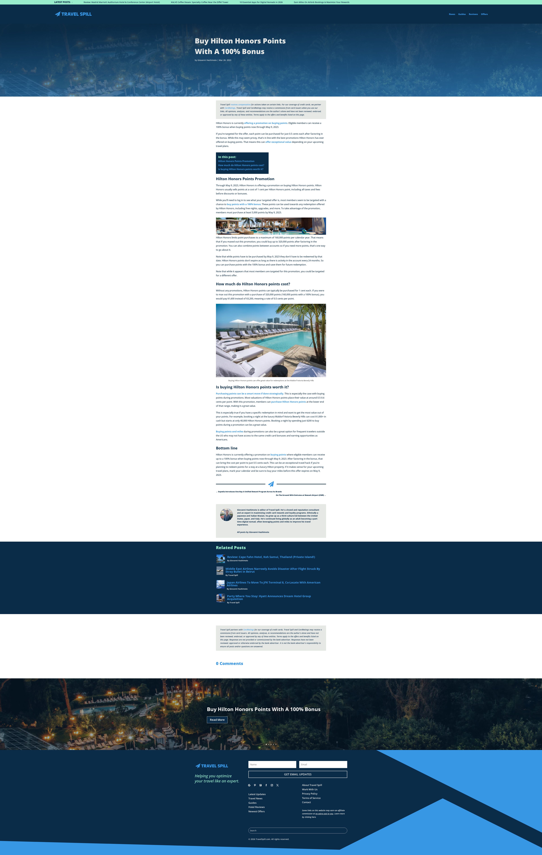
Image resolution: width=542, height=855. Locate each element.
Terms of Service (311, 798)
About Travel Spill (312, 785)
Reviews (473, 14)
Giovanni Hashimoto (207, 60)
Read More (217, 720)
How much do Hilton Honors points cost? (241, 165)
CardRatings (230, 108)
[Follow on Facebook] (266, 785)
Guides (462, 14)
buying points (278, 454)
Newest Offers (256, 811)
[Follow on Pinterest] (255, 785)
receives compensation (241, 104)
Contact (306, 802)
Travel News (255, 798)
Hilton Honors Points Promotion (236, 161)
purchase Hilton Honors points (288, 401)
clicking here (310, 817)
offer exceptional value (278, 142)
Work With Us (309, 789)
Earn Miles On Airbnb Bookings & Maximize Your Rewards (136, 2)
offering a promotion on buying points (265, 123)
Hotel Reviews (256, 807)
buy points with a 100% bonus (244, 204)
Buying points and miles (229, 431)
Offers (484, 14)
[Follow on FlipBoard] (260, 785)
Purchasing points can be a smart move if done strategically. (250, 393)
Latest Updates (257, 794)
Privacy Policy (309, 793)
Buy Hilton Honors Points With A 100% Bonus (264, 709)
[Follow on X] (277, 785)
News (452, 14)
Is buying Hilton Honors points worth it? (240, 169)
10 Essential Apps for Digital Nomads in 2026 (75, 2)
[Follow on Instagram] (272, 785)
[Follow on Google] (249, 785)
